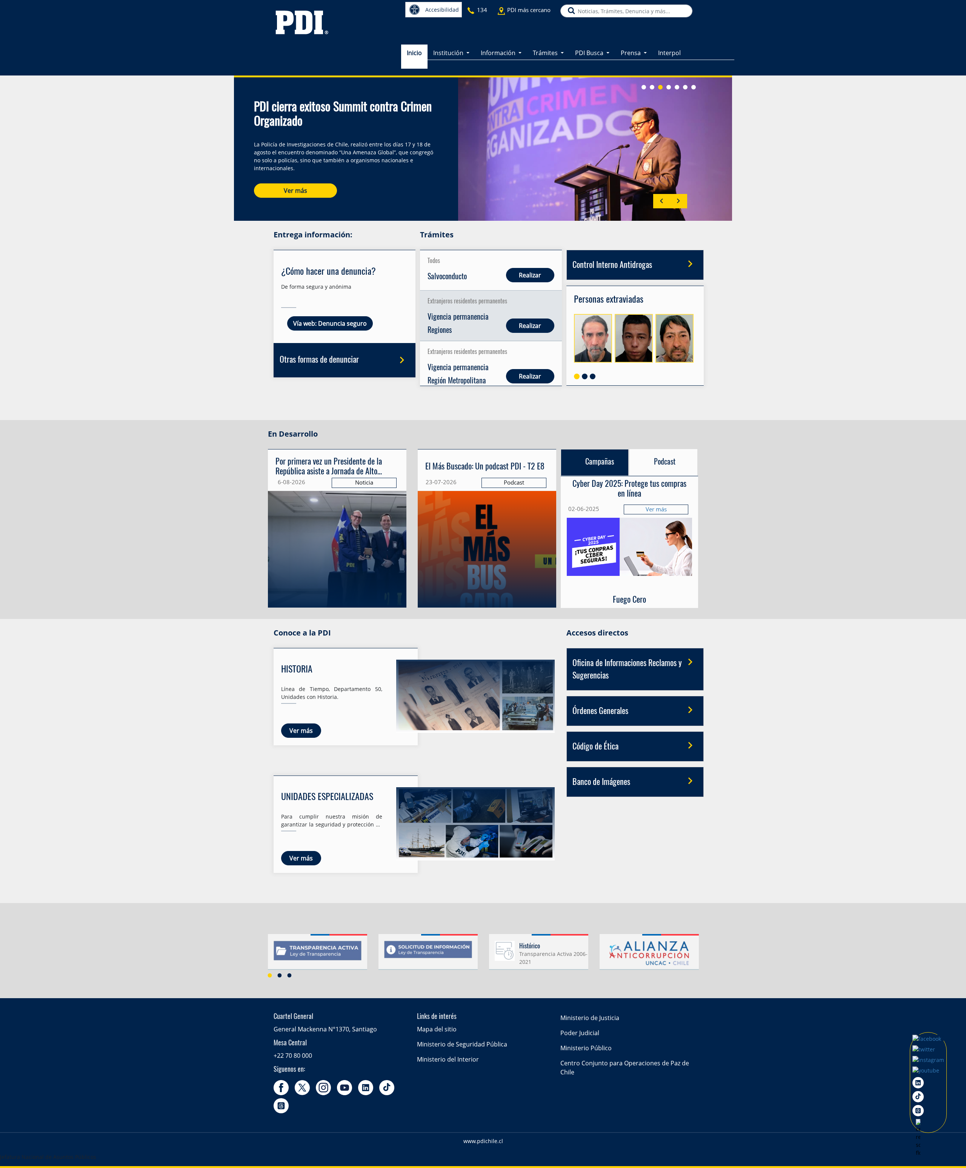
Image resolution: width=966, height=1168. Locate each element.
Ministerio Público (586, 1048)
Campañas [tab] (599, 462)
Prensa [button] (631, 53)
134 (482, 10)
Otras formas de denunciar (319, 360)
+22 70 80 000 (293, 1055)
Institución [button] (449, 53)
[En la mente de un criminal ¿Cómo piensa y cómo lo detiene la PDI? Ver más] (487, 475)
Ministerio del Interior (448, 1059)
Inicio (414, 53)
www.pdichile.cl (483, 1141)
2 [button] (279, 975)
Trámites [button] (546, 53)
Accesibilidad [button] (442, 9)
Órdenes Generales (600, 711)
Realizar (530, 275)
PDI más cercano (529, 10)
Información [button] (499, 53)
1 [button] (270, 975)
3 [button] (289, 975)
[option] (317, 955)
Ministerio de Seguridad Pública (462, 1044)
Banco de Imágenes (601, 782)
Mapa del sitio (437, 1029)
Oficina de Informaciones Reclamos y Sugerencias (627, 669)
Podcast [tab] (664, 462)
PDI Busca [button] (590, 53)
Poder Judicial (579, 1033)
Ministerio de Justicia (589, 1018)
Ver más (295, 190)
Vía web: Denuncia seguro (330, 323)
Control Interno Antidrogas (612, 265)
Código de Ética (595, 747)
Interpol (669, 53)
